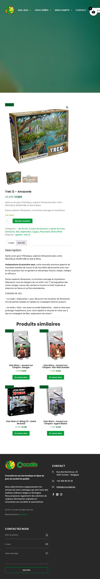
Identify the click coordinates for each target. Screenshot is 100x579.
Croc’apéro (41, 10)
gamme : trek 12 (22, 234)
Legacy (35, 231)
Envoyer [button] (26, 570)
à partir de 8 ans (57, 228)
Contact (81, 10)
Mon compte (62, 10)
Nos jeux (23, 10)
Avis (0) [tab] (21, 243)
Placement (45, 231)
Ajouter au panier (22, 221)
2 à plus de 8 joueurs (38, 228)
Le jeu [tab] (11, 243)
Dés (18, 231)
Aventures (10, 231)
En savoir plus (21, 377)
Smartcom (23, 514)
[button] (67, 107)
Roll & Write (56, 231)
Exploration (26, 231)
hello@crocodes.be (66, 487)
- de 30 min (22, 228)
